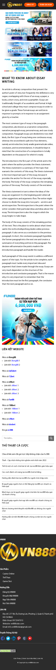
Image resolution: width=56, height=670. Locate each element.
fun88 (11, 400)
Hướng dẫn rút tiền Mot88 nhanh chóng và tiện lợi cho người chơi (26, 518)
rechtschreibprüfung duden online (26, 229)
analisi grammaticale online (41, 144)
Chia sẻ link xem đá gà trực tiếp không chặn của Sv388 (25, 454)
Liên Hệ (40, 658)
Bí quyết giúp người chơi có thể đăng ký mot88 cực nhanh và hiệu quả (26, 485)
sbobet (12, 424)
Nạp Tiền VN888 (9, 600)
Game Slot (7, 582)
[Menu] (3, 4)
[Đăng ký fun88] (28, 319)
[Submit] (51, 438)
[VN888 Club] (14, 4)
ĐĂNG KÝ (30, 5)
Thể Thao (6, 578)
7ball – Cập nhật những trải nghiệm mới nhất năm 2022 (24, 460)
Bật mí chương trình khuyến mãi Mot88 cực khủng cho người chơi (26, 510)
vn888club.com (33, 662)
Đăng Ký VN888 (9, 592)
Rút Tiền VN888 (9, 604)
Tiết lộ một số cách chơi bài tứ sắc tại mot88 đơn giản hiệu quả (27, 466)
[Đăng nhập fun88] (28, 64)
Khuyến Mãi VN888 (10, 596)
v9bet (11, 419)
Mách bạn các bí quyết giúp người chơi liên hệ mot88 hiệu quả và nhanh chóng (27, 493)
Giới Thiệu (17, 658)
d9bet (14, 386)
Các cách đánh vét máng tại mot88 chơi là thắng (21, 472)
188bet (15, 409)
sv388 (10, 430)
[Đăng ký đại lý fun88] (28, 18)
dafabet (12, 371)
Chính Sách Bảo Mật (29, 658)
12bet (11, 376)
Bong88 (15, 361)
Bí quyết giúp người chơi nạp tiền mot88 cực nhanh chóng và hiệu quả (27, 502)
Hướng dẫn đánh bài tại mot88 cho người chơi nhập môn (25, 478)
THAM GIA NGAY (46, 5)
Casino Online (8, 574)
